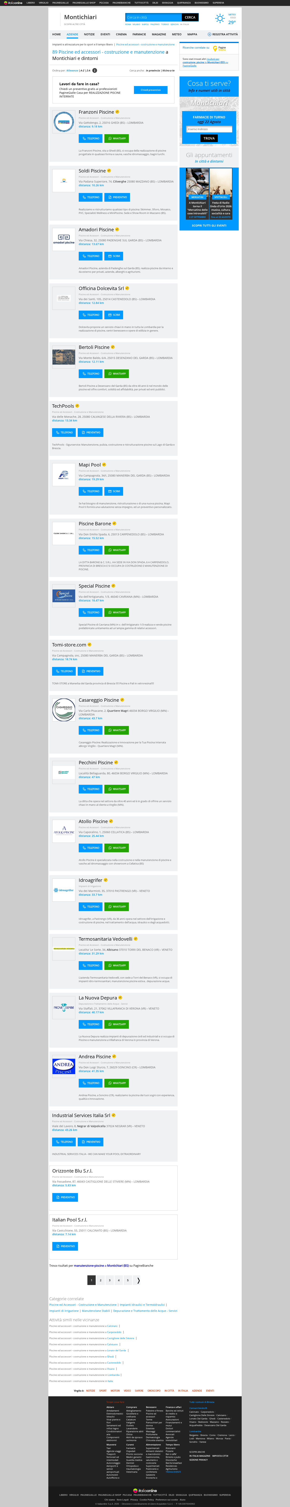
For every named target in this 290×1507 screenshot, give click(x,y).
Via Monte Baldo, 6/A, (93, 358)
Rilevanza (72, 70)
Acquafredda (195, 1425)
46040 (114, 596)
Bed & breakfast (174, 1462)
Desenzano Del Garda (215, 1425)
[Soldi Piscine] (63, 180)
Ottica (129, 1434)
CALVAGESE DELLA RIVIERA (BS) (111, 417)
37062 (103, 1008)
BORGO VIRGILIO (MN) (153, 711)
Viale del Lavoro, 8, (64, 1126)
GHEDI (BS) (118, 123)
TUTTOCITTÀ (142, 3)
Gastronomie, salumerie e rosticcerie (153, 1459)
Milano (210, 1438)
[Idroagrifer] (63, 890)
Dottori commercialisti (173, 1430)
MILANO (136, 24)
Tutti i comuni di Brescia (201, 1401)
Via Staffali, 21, (89, 1008)
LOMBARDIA (135, 123)
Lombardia (114, 1375)
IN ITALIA (184, 24)
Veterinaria (131, 1471)
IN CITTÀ (169, 1390)
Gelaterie (150, 1474)
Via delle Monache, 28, (67, 417)
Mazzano (214, 1421)
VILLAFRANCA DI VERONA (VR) (127, 1008)
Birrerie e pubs (173, 1456)
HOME (56, 34)
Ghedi (110, 1356)
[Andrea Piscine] (63, 1066)
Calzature (131, 1419)
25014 (106, 299)
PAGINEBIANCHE (122, 3)
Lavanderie (132, 1428)
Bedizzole (203, 1421)
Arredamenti (113, 1410)
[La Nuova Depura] (63, 1007)
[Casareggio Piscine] (63, 709)
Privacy (134, 1500)
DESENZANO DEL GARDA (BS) (135, 358)
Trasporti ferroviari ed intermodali (113, 1457)
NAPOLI (145, 24)
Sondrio (193, 1441)
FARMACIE (139, 34)
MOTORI (115, 1390)
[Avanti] (136, 1280)
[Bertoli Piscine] (63, 357)
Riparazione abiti (134, 1431)
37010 (110, 891)
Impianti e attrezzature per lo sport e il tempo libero (82, 44)
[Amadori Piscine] (63, 239)
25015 (111, 358)
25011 (83, 1230)
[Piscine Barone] (63, 533)
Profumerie (151, 1434)
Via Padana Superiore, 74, (96, 181)
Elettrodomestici (115, 1413)
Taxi (109, 1448)
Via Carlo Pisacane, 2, (93, 711)
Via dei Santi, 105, (91, 299)
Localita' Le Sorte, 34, (93, 950)
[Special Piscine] (63, 595)
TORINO (165, 24)
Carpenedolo (114, 1332)
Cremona (222, 1435)
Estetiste (150, 1428)
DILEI (155, 3)
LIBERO (31, 3)
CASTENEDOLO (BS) (124, 299)
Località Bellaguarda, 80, (95, 773)
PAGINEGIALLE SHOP (84, 3)
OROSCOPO (154, 1390)
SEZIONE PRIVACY (198, 1459)
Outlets (130, 1425)
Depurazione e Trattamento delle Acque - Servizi (103, 1003)
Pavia (227, 1438)
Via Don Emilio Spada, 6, (95, 534)
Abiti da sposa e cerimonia (134, 1439)
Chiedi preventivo (151, 90)
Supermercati (152, 1448)
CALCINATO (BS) (98, 1230)
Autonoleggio (113, 1462)
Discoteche (171, 1459)
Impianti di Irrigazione (90, 886)
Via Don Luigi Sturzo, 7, (94, 1067)
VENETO (144, 891)
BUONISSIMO (202, 3)
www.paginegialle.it (222, 49)
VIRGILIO (44, 3)
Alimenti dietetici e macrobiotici (154, 1452)
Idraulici (111, 1416)
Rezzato (225, 1421)
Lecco (232, 1435)
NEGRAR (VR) (124, 1126)
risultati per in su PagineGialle (205, 62)
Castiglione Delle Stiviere (201, 1415)
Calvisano (112, 1344)
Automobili (112, 1474)
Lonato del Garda (116, 1350)
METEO (176, 34)
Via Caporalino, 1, (90, 832)
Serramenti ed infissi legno (114, 1427)
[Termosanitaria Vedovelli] (63, 948)
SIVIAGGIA (167, 3)
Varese (202, 1441)
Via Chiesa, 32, (88, 240)
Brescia (204, 1435)
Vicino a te (168, 70)
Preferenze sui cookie (167, 1500)
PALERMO (155, 24)
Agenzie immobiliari (171, 1439)
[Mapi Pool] (63, 474)
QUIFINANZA (184, 3)
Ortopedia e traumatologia (133, 1467)
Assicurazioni (172, 1419)
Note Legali (123, 1500)
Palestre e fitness (154, 1410)
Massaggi (150, 1431)
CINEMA (121, 34)
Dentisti (130, 1462)
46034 (133, 711)
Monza (219, 1438)
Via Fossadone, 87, (64, 1181)
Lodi (191, 1438)
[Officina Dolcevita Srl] (63, 298)
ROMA (128, 24)
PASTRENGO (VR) (126, 891)
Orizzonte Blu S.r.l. (72, 1170)
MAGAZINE (159, 34)
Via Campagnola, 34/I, (93, 475)
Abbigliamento (133, 1410)
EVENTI (105, 34)
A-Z (82, 70)
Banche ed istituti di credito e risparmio (174, 1413)
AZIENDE (72, 34)
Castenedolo (114, 1362)
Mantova (200, 1438)
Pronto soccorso (134, 1454)
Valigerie (130, 1422)
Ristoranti (171, 1448)
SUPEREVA (218, 3)
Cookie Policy (147, 1500)
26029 (113, 1067)
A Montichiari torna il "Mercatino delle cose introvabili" (197, 208)
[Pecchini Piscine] (63, 772)
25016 (106, 123)
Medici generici (133, 1456)
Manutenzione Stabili (96, 1311)
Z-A (88, 70)
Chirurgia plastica (155, 1440)
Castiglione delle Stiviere (120, 1338)
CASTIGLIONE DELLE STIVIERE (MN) (109, 1181)
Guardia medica (134, 1459)
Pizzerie (169, 1451)
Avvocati (170, 1434)
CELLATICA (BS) (121, 832)
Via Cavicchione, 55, (65, 1230)
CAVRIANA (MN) (129, 596)
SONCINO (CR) (128, 1067)
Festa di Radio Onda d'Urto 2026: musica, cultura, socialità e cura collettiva (221, 208)
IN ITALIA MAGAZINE (199, 1455)
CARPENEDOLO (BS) (133, 534)
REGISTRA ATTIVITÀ (225, 34)
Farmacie (130, 1448)
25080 (131, 181)
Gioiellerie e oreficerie (132, 1415)
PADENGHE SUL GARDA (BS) (125, 240)
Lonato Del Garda (198, 1418)
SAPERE (139, 1390)
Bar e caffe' (171, 1454)
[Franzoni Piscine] (63, 121)
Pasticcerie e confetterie (152, 1470)
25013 (115, 534)
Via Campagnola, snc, (66, 655)
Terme (149, 1419)
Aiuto (182, 1500)
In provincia (153, 70)
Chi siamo (110, 1500)
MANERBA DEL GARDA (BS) (134, 475)
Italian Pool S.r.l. (69, 1219)
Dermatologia (153, 1437)
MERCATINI (197, 197)
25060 (106, 832)
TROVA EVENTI (173, 1471)
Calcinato (112, 1326)
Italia (110, 1381)
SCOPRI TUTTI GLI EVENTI (209, 225)
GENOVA (174, 24)
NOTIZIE (89, 34)
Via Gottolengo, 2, (90, 123)
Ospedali (130, 1451)
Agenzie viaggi (114, 1451)
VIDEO (127, 1390)
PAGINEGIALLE (60, 3)
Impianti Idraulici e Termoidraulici (142, 1305)
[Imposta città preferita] (54, 17)
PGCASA (104, 3)
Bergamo (193, 1435)
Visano (110, 1368)
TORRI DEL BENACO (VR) (144, 950)
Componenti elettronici (113, 1439)
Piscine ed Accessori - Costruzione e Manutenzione (104, 117)
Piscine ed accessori (151, 1415)
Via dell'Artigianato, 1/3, (94, 596)
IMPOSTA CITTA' (220, 1455)
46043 (81, 1181)
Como (213, 1435)
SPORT (103, 1390)
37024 (110, 1126)
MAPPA (192, 34)
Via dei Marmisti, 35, (92, 891)
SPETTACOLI (220, 197)
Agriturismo (172, 1468)
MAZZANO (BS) (146, 181)
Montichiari (80, 17)
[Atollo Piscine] (63, 831)
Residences (171, 1465)
